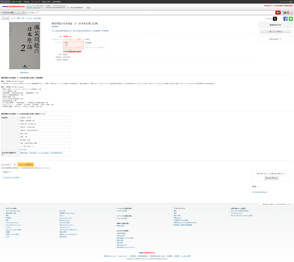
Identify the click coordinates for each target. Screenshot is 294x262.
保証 (175, 213)
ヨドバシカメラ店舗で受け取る (240, 210)
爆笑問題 (54, 26)
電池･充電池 (63, 232)
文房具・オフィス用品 (12, 234)
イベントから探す (122, 218)
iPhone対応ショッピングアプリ (126, 247)
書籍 (7, 215)
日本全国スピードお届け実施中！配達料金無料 (278, 5)
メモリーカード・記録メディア (68, 229)
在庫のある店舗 (273, 39)
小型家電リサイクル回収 (181, 220)
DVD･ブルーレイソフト (66, 224)
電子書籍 (8, 217)
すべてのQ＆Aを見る (259, 192)
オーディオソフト (65, 227)
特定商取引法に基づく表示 (157, 256)
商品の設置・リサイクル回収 (125, 237)
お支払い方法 (120, 235)
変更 (88, 7)
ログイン (29, 5)
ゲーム (8, 236)
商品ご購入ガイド (122, 245)
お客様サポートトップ (110, 256)
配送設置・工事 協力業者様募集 (183, 224)
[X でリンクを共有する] (275, 20)
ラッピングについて (236, 213)
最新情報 (106, 30)
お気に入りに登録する (276, 31)
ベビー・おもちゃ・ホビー (13, 210)
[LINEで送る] (291, 20)
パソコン (8, 227)
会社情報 (176, 256)
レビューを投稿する (26, 164)
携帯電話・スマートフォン (67, 213)
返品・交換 (177, 215)
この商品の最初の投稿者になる (63, 30)
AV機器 (8, 232)
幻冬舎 (65, 54)
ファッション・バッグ (66, 217)
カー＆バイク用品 (65, 222)
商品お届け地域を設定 (33, 7)
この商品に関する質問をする (83, 30)
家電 (7, 220)
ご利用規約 (132, 256)
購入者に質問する (272, 178)
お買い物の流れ (121, 233)
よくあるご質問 (185, 256)
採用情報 (169, 256)
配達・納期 (120, 240)
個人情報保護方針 (143, 256)
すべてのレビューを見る (11, 177)
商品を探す (120, 242)
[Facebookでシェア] (285, 20)
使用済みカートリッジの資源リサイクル (185, 222)
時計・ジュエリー (65, 220)
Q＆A (254, 186)
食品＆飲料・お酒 (11, 213)
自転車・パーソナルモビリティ (68, 234)
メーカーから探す (122, 210)
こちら (64, 5)
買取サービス (177, 217)
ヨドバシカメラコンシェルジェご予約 (241, 215)
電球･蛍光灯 (63, 236)
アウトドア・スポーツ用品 (13, 229)
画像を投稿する (24, 72)
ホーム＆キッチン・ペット (13, 224)
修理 (175, 210)
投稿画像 (97, 30)
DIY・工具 (62, 210)
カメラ (61, 215)
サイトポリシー (123, 256)
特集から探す (120, 225)
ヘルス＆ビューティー (12, 222)
